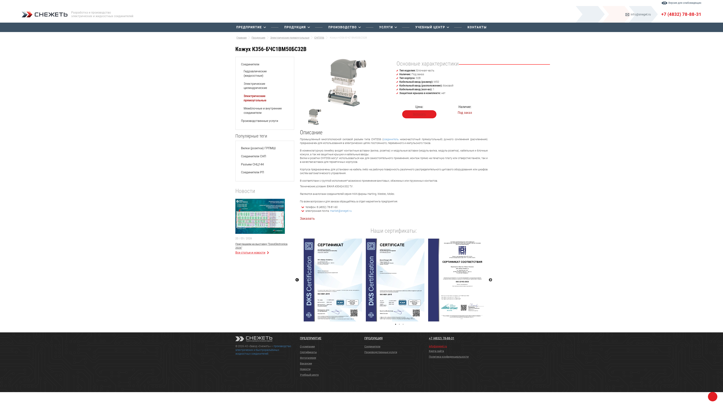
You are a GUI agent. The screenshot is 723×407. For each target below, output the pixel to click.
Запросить (419, 114)
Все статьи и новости (250, 252)
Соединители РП (252, 172)
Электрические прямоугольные (255, 98)
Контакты (477, 27)
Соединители (250, 64)
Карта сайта (436, 351)
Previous (297, 280)
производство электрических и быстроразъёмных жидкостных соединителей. (263, 350)
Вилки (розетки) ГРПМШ (258, 148)
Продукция (295, 27)
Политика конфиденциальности (449, 356)
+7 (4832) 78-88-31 (681, 14)
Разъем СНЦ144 (252, 164)
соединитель (391, 139)
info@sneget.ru (641, 14)
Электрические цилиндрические (255, 86)
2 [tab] (399, 324)
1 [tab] (395, 324)
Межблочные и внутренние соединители (263, 111)
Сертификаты (308, 352)
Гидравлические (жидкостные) (255, 73)
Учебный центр (430, 27)
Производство (342, 27)
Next (490, 280)
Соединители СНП (253, 156)
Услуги (386, 27)
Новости (305, 369)
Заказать (307, 218)
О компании (307, 346)
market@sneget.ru (341, 210)
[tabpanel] (333, 280)
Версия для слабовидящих (684, 2)
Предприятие (249, 27)
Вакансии (306, 363)
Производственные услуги (259, 121)
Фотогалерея (308, 357)
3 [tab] (403, 324)
